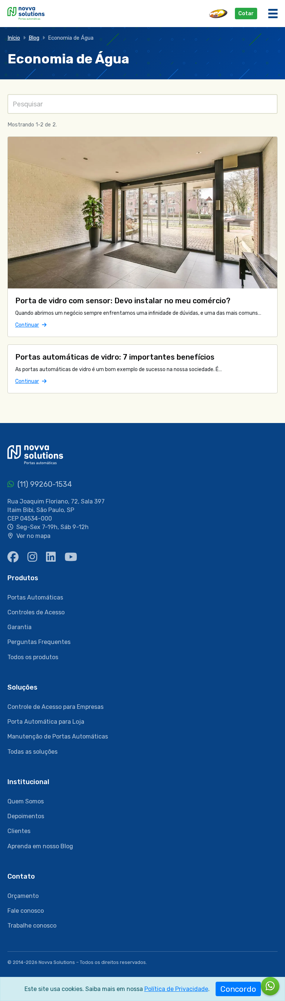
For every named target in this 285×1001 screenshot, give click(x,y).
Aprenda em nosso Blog (40, 846)
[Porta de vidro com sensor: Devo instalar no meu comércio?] (142, 212)
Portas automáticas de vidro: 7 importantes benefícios (114, 357)
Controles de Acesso (36, 612)
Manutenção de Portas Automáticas (57, 736)
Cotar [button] (246, 13)
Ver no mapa (33, 535)
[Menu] (273, 13)
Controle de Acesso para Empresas (55, 706)
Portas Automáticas (35, 597)
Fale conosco (25, 910)
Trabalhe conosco (31, 925)
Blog (34, 38)
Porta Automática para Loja (45, 721)
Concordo (238, 989)
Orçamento (23, 895)
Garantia (19, 627)
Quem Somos (25, 801)
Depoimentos (25, 816)
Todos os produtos (32, 657)
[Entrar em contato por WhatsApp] (270, 986)
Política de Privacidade (176, 988)
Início (13, 38)
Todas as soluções (32, 751)
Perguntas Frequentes (39, 641)
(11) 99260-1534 (44, 484)
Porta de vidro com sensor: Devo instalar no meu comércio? (122, 300)
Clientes (18, 831)
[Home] (26, 13)
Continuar (30, 324)
